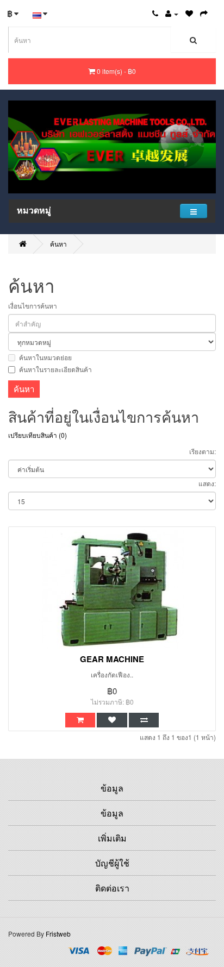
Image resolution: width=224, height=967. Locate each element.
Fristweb (58, 933)
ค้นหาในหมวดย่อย (45, 357)
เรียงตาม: (202, 451)
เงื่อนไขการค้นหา (32, 305)
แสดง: (207, 483)
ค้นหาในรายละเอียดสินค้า (55, 369)
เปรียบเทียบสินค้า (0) (37, 434)
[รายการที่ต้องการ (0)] (189, 13)
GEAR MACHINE (112, 659)
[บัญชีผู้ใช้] (171, 13)
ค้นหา (58, 243)
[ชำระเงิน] (204, 13)
